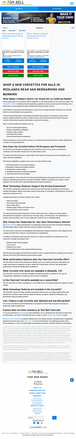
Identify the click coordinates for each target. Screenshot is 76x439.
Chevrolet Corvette (9, 104)
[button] (72, 380)
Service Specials (37, 412)
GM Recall (37, 413)
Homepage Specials (37, 390)
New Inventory (37, 398)
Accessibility (15, 433)
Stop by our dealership (55, 315)
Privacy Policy (25, 433)
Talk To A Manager (13, 67)
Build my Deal (13, 75)
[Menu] (72, 4)
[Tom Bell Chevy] (16, 3)
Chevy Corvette (11, 225)
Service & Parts (37, 406)
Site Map (34, 433)
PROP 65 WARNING (69, 433)
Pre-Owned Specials (37, 404)
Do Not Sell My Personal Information (51, 433)
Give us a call (29, 321)
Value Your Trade (13, 71)
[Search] (54, 417)
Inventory (37, 396)
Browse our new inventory (11, 319)
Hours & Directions (37, 393)
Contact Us (5, 433)
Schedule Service (37, 410)
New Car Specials (37, 402)
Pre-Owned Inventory (37, 400)
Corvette (23, 313)
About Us (37, 388)
